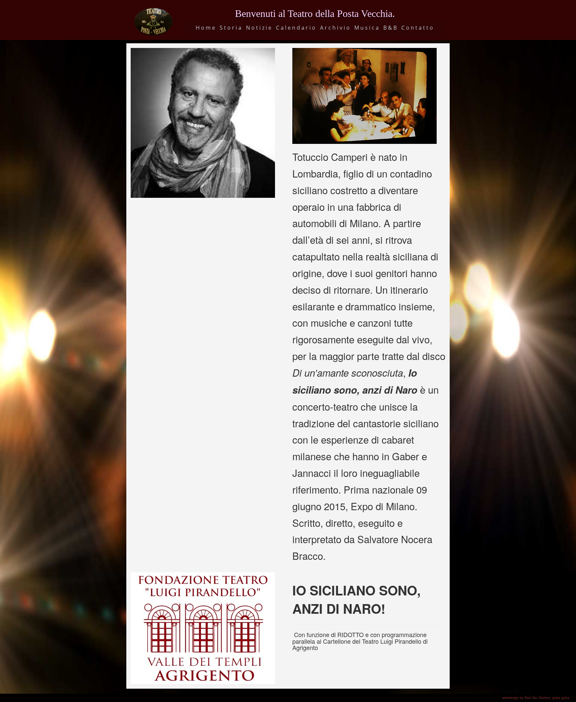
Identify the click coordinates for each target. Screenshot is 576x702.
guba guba (560, 697)
